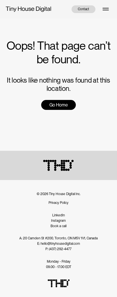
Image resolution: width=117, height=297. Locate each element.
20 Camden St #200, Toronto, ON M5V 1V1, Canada (60, 238)
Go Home (58, 105)
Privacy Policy (58, 203)
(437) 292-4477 (60, 249)
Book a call (58, 226)
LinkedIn (58, 215)
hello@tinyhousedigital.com (60, 244)
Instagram (58, 221)
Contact (83, 9)
